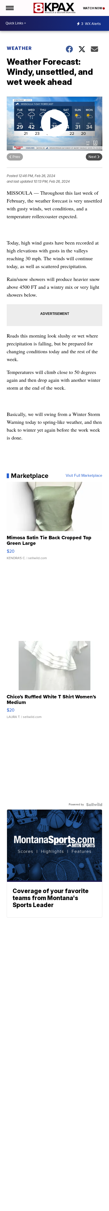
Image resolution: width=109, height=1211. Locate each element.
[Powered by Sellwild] (94, 804)
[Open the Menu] (9, 8)
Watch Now (93, 8)
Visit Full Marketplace (84, 476)
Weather (19, 48)
